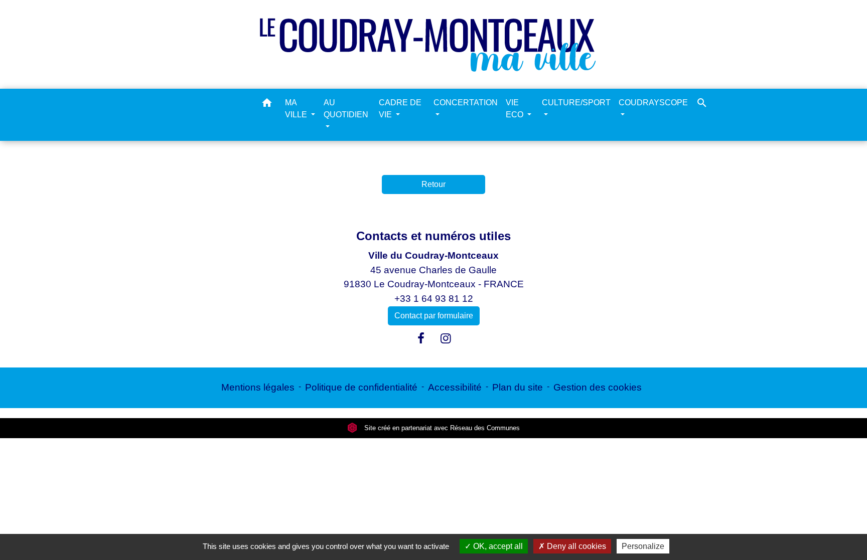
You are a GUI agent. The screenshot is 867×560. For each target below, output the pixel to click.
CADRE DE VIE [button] (400, 108)
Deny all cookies (575, 546)
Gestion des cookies (597, 387)
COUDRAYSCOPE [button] (653, 102)
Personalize (643, 546)
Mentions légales (258, 387)
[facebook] (421, 338)
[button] (267, 104)
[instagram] (446, 338)
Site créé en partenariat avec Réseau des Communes (441, 428)
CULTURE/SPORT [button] (576, 102)
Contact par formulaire (433, 315)
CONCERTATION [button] (466, 102)
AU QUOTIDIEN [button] (346, 108)
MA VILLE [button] (297, 108)
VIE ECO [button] (515, 108)
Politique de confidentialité (361, 387)
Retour (433, 184)
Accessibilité (455, 387)
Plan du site (517, 387)
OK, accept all (497, 546)
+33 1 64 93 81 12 (433, 298)
